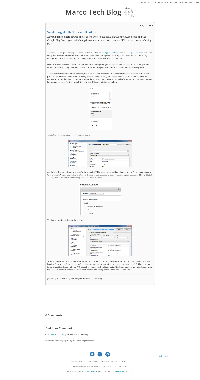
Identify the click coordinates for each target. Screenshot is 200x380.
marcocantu (62, 278)
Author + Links (192, 2)
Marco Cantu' (92, 371)
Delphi (130, 371)
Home (143, 2)
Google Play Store (135, 53)
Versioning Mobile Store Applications (72, 32)
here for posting (57, 334)
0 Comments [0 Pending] (91, 278)
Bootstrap (120, 371)
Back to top (163, 356)
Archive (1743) (176, 2)
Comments (163, 2)
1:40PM (74, 278)
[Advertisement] (100, 298)
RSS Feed (152, 2)
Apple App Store (112, 53)
